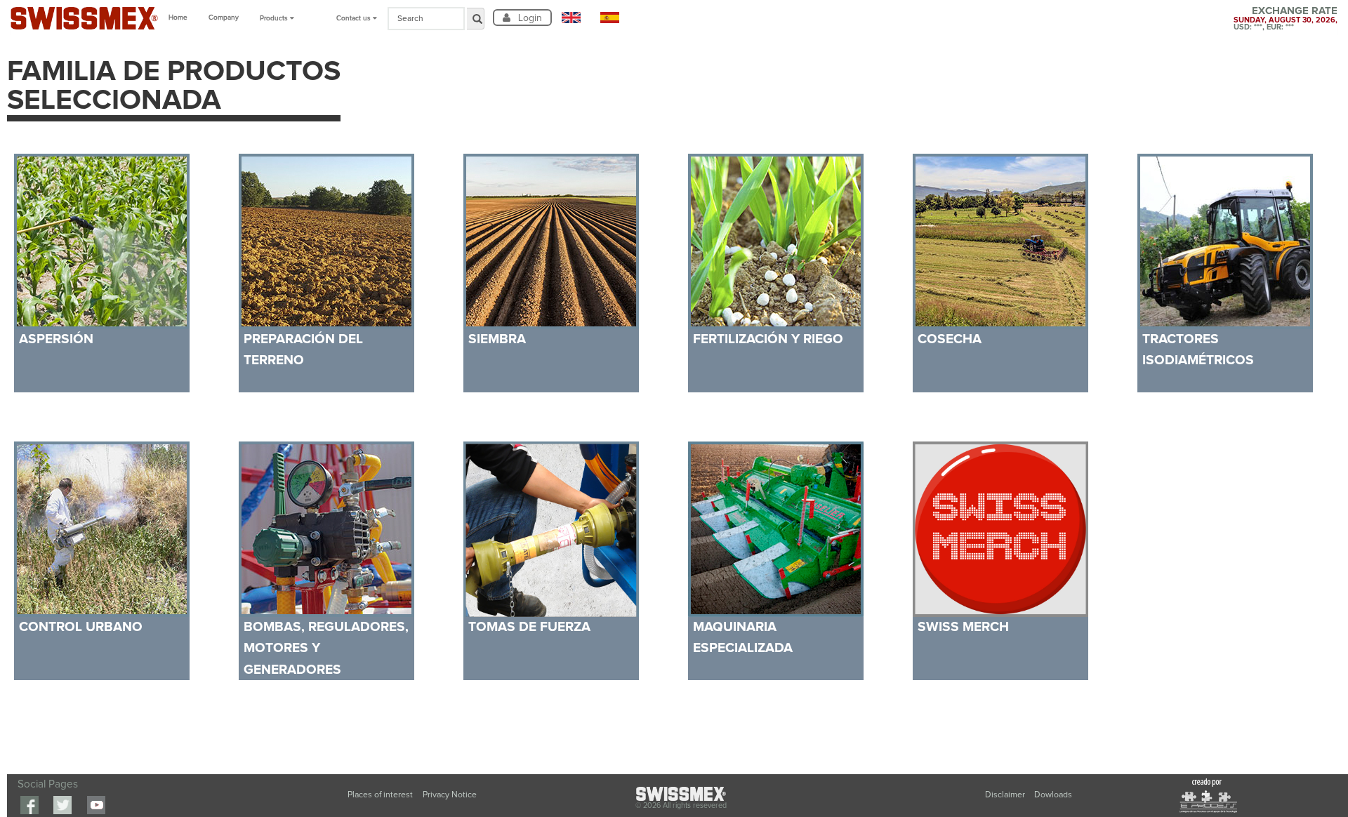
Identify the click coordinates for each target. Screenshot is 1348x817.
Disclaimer (1006, 794)
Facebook (29, 805)
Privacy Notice (450, 794)
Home (177, 17)
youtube (96, 805)
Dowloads (1053, 794)
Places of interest (380, 794)
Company (224, 17)
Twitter (62, 805)
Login (528, 17)
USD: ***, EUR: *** (1264, 27)
